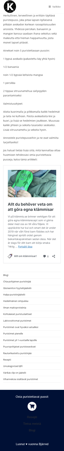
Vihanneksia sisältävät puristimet (20, 379)
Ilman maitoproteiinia (14, 307)
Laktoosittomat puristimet (17, 320)
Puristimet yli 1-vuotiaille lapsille (20, 340)
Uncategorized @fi (13, 366)
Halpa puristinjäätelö (14, 294)
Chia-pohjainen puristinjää (17, 281)
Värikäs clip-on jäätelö (14, 372)
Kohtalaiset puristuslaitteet (17, 314)
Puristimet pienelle (13, 333)
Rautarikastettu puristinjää (17, 353)
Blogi (5, 275)
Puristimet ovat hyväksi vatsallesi (20, 327)
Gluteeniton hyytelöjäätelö (17, 288)
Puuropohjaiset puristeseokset (19, 346)
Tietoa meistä (32, 423)
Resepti (7, 359)
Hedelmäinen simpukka (15, 301)
